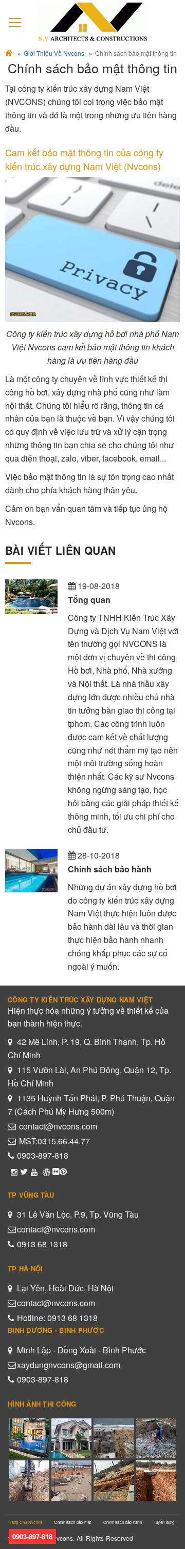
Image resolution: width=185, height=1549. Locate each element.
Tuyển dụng (164, 1522)
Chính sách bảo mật (72, 1522)
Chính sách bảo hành (122, 1522)
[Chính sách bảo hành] (31, 870)
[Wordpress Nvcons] (46, 1171)
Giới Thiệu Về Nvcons (54, 53)
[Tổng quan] (31, 596)
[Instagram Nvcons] (14, 1171)
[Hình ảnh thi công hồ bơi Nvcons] (63, 1171)
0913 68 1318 (42, 1244)
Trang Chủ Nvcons (25, 1522)
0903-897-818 (42, 1155)
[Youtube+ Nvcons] (34, 1171)
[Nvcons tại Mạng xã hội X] (24, 1171)
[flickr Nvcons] (56, 1171)
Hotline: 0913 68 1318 (57, 1318)
